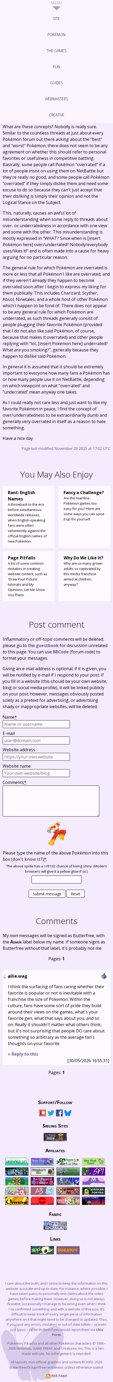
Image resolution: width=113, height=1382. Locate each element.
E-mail (9, 733)
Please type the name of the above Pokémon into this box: (55, 856)
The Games (56, 50)
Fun (56, 66)
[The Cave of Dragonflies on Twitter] (51, 1115)
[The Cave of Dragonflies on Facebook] (59, 1115)
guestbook (47, 645)
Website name (17, 766)
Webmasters (56, 98)
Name (10, 717)
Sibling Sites (55, 1125)
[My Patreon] (42, 1115)
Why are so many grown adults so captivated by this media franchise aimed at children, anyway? (83, 571)
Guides (56, 82)
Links (55, 1238)
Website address (19, 750)
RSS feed (58, 1375)
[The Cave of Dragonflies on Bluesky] (67, 1115)
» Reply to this (23, 1054)
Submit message (47, 893)
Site (56, 18)
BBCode (61, 652)
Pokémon (56, 34)
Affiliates (55, 1150)
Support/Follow (55, 1102)
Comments (14, 782)
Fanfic (55, 1214)
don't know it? (27, 859)
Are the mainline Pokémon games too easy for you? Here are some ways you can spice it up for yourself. (84, 505)
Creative (56, 114)
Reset (75, 893)
